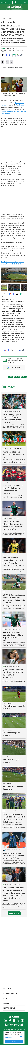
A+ (7, 62)
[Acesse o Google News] (18, 55)
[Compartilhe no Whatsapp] (14, 55)
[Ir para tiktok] (10, 1025)
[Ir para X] (14, 1025)
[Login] (25, 2)
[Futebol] (14, 7)
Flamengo (23, 376)
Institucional (9, 1008)
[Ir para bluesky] (6, 1020)
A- (11, 62)
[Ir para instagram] (14, 1020)
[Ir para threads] (22, 1020)
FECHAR (14, 1041)
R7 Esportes (3, 18)
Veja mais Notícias (14, 913)
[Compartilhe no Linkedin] (10, 55)
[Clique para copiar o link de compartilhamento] (21, 55)
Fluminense (20, 105)
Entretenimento (10, 993)
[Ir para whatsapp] (18, 1025)
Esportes (7, 988)
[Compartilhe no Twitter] (3, 55)
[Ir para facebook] (10, 1020)
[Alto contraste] (2, 62)
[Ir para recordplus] (6, 1025)
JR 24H (5, 998)
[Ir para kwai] (18, 1020)
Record (6, 1003)
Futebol (10, 18)
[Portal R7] (14, 2)
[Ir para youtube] (22, 1025)
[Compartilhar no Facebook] (7, 55)
